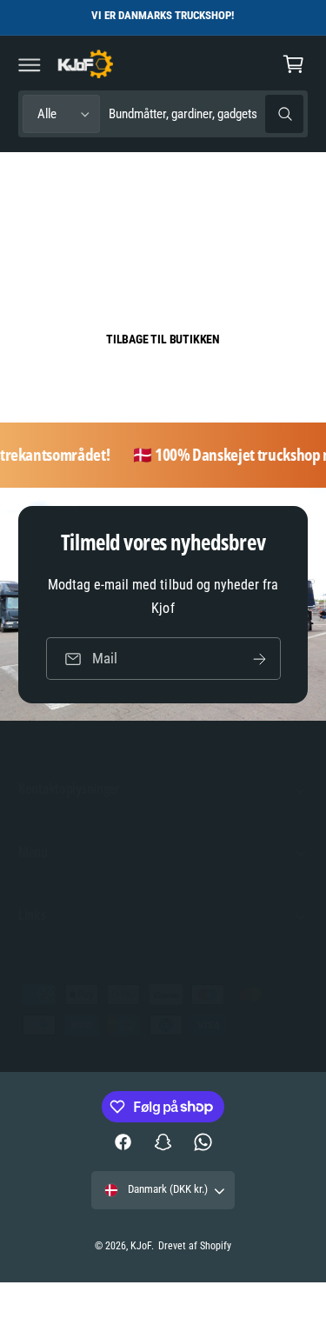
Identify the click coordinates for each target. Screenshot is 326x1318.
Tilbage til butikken (163, 339)
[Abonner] (259, 658)
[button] (30, 64)
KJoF (140, 1246)
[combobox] (206, 114)
